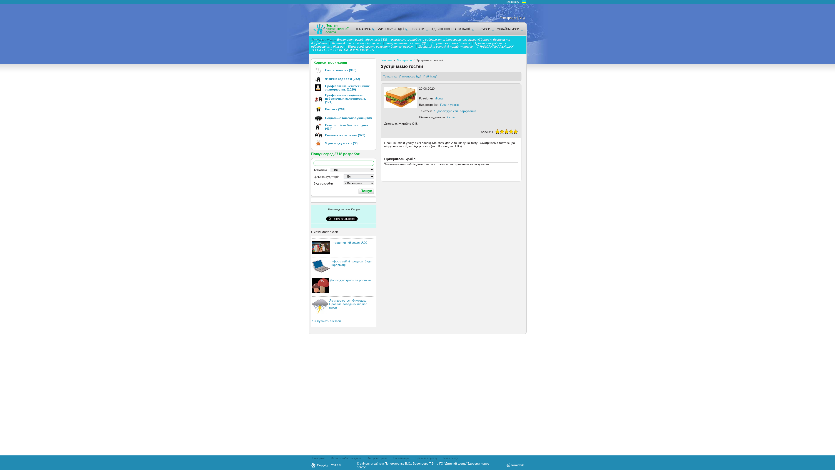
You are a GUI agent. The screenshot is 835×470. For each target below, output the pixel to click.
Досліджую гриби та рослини (350, 280)
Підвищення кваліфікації (450, 29)
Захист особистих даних (346, 458)
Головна (386, 60)
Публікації (430, 76)
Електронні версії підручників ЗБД (362, 39)
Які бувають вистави (326, 321)
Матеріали (404, 60)
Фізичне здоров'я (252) (342, 79)
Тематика (363, 29)
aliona (438, 98)
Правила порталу (426, 458)
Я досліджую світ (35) (342, 143)
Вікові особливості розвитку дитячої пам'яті (381, 46)
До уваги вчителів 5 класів (451, 43)
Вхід (522, 18)
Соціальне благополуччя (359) (348, 118)
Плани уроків (449, 104)
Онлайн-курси (508, 29)
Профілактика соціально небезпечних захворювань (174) (345, 98)
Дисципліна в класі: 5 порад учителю (446, 46)
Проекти (417, 29)
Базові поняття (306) (340, 70)
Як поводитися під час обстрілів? (356, 43)
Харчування (467, 111)
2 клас (451, 117)
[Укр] (524, 1)
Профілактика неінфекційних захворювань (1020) (347, 87)
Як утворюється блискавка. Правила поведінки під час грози (348, 304)
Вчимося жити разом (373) (345, 135)
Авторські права (377, 458)
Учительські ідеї (390, 29)
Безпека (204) (335, 109)
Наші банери (401, 458)
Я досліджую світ (446, 111)
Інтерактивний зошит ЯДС (406, 43)
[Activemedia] (515, 466)
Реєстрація (507, 18)
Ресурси (483, 29)
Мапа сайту (450, 458)
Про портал (318, 458)
